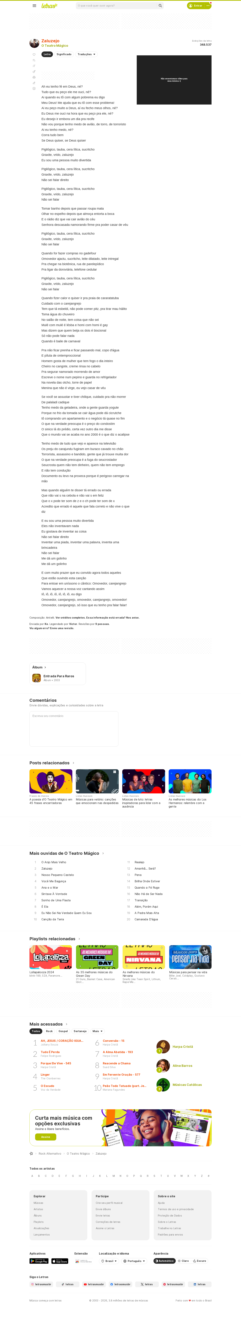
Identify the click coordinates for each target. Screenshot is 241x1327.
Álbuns (38, 1215)
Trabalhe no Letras (169, 1228)
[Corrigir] (34, 82)
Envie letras (103, 1215)
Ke (46, 623)
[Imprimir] (34, 77)
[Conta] (208, 5)
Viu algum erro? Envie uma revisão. (51, 628)
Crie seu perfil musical (109, 1202)
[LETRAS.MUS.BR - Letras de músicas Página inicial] (49, 5)
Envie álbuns (103, 1209)
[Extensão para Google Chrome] (83, 1261)
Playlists (39, 1221)
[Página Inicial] (31, 1153)
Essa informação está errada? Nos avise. (113, 617)
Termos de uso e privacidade (176, 1209)
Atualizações (41, 1228)
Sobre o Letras (167, 1221)
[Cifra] (34, 71)
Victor (73, 623)
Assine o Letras (105, 1228)
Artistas (38, 1209)
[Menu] (34, 5)
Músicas (38, 1202)
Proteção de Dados (170, 1215)
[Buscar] (160, 5)
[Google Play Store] (39, 1261)
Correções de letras (108, 1221)
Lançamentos (42, 1234)
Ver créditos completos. (71, 617)
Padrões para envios (170, 1234)
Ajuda (161, 1202)
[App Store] (59, 1261)
